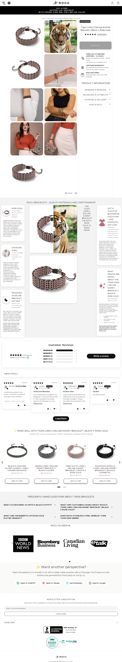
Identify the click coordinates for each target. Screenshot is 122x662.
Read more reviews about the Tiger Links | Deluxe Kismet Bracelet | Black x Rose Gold (108, 328)
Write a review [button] (101, 356)
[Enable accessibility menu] (9, 3)
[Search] (3, 3)
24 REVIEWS (102, 34)
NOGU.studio (61, 3)
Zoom (70, 193)
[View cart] (118, 3)
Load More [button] (61, 418)
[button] (48, 350)
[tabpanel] (99, 543)
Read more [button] (37, 403)
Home (44, 18)
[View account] (112, 3)
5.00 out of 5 (27, 355)
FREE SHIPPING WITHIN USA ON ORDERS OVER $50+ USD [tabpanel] (62, 10)
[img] (8, 383)
